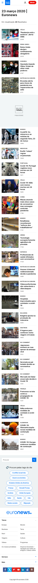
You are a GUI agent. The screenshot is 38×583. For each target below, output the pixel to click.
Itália (9, 498)
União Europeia (24, 493)
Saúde (19, 498)
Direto (32, 2)
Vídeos (4, 542)
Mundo (22, 525)
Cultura (22, 538)
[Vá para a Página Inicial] (7, 2)
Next (3, 533)
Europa (4, 525)
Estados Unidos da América (19, 483)
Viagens (4, 538)
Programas (24, 542)
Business (5, 529)
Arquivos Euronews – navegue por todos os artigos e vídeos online (28, 548)
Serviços (5, 557)
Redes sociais (13, 503)
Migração (27, 503)
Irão (29, 498)
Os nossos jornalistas (9, 547)
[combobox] (19, 460)
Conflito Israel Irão (19, 473)
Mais (3, 562)
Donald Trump (24, 488)
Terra (22, 529)
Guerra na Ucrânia (19, 478)
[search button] (34, 460)
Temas (4, 520)
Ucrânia (10, 493)
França (10, 488)
